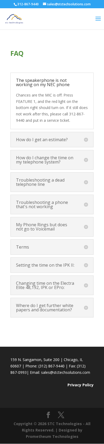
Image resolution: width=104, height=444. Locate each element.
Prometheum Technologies (52, 436)
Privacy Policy (80, 384)
